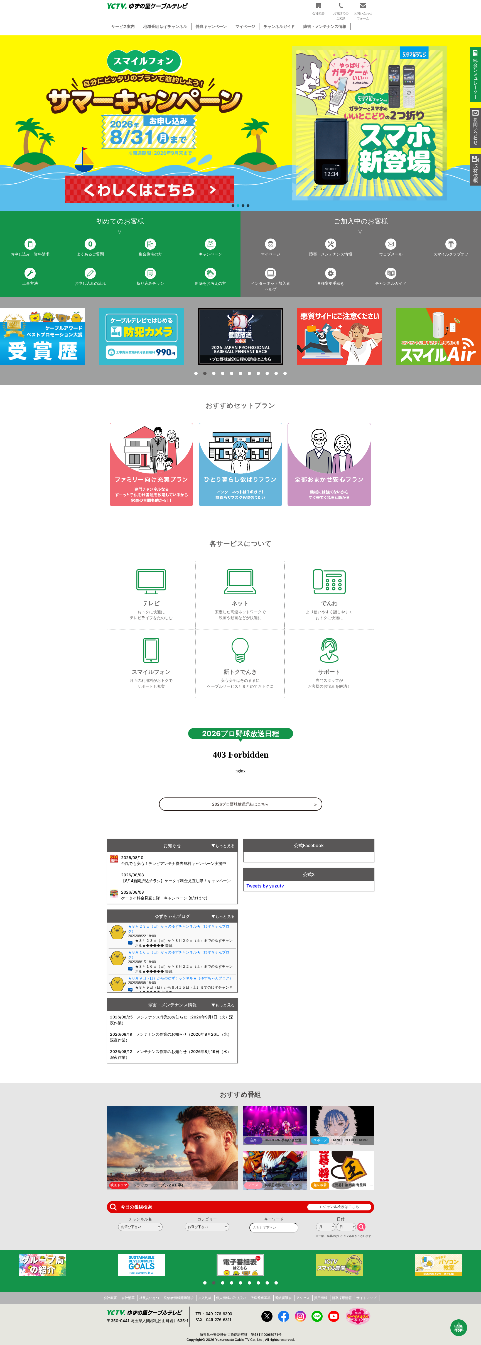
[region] (240, 123)
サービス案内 (123, 26)
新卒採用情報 (342, 1298)
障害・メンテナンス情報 (324, 26)
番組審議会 (283, 1298)
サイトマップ (366, 1298)
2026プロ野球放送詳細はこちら (240, 804)
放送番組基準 (261, 1298)
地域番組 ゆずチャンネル (165, 26)
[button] (240, 123)
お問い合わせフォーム (363, 15)
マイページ (245, 26)
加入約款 (205, 1298)
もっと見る (225, 845)
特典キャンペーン (211, 26)
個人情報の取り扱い (231, 1298)
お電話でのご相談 (341, 15)
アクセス (303, 1298)
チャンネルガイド (279, 26)
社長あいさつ (149, 1298)
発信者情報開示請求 (179, 1298)
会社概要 (110, 1298)
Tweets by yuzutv (265, 886)
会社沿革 (128, 1298)
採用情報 (320, 1298)
